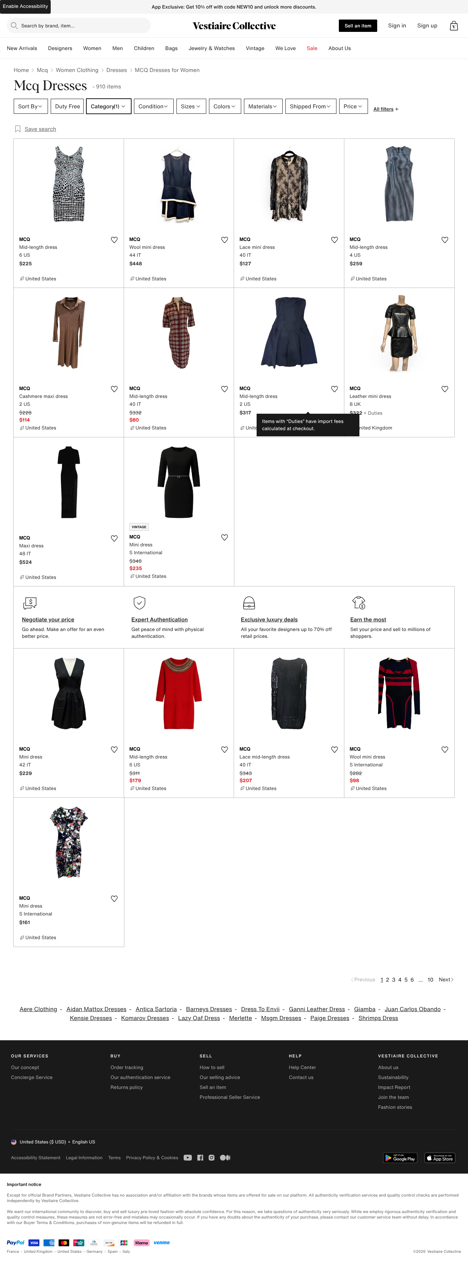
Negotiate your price (48, 619)
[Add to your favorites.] (114, 240)
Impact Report (394, 1087)
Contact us (301, 1077)
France (13, 1251)
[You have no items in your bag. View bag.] (454, 26)
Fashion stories (395, 1107)
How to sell (212, 1067)
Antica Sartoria (156, 1009)
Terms (114, 1157)
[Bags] (183, 48)
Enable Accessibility (25, 6)
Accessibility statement (35, 1157)
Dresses (117, 70)
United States (70, 1251)
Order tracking (126, 1067)
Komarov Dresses (145, 1018)
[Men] (128, 48)
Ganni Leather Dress (317, 1009)
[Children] (159, 48)
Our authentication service (140, 1077)
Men (117, 48)
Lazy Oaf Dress (199, 1018)
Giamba (364, 1009)
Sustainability (393, 1077)
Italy (126, 1251)
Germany (94, 1251)
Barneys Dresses (209, 1009)
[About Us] (356, 48)
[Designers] (78, 48)
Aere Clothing (38, 1009)
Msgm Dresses (281, 1018)
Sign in (397, 25)
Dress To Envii (260, 1009)
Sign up (427, 25)
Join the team (393, 1097)
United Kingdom (38, 1251)
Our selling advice (220, 1077)
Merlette (240, 1018)
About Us (340, 48)
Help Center (302, 1067)
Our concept (25, 1067)
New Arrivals (22, 48)
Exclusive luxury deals (269, 619)
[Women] (107, 48)
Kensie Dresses (91, 1018)
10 (430, 979)
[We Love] (301, 48)
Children (144, 48)
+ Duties (373, 412)
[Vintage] (270, 48)
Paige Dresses (329, 1018)
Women (92, 48)
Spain (113, 1251)
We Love (285, 48)
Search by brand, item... (48, 25)
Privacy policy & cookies (152, 1157)
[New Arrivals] (42, 48)
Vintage (255, 48)
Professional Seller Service (230, 1097)
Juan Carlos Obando (413, 1009)
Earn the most (368, 619)
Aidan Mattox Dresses (96, 1009)
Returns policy (126, 1087)
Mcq (42, 70)
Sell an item (358, 25)
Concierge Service (31, 1077)
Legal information (84, 1157)
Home (21, 70)
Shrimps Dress (378, 1018)
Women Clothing (77, 70)
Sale (312, 48)
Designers (60, 48)
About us (388, 1067)
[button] (454, 26)
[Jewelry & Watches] (240, 48)
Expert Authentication (160, 619)
